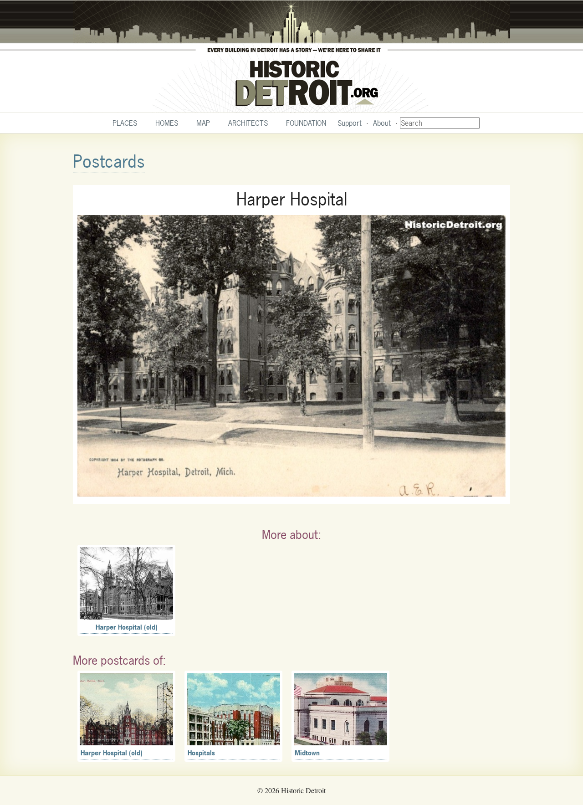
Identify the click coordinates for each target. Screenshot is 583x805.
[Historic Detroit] (291, 56)
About (382, 123)
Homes (166, 123)
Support (350, 123)
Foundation (306, 123)
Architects (248, 123)
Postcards (109, 161)
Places (125, 123)
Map (203, 123)
